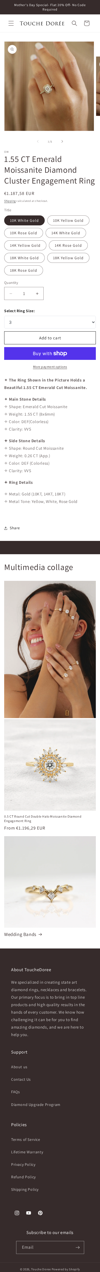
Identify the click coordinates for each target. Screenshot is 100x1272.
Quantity (11, 282)
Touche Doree (41, 1269)
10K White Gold (24, 220)
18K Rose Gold (23, 270)
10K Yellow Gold (68, 220)
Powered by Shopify (66, 1269)
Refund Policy (23, 1176)
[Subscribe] (78, 1247)
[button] (11, 23)
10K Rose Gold (23, 232)
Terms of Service (25, 1139)
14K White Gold (65, 232)
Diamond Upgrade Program (36, 1104)
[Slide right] (62, 141)
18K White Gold (24, 257)
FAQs (15, 1091)
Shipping (10, 201)
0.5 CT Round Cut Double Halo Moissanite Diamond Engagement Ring (42, 818)
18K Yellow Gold (68, 257)
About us (19, 1066)
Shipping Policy (25, 1189)
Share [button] (15, 527)
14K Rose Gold (68, 245)
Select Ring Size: (19, 310)
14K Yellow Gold (25, 245)
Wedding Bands (20, 934)
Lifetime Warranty (27, 1151)
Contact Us (21, 1079)
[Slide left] (38, 141)
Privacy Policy (23, 1164)
